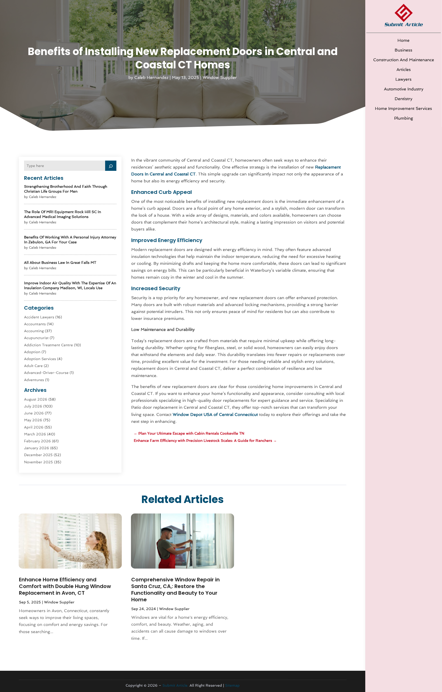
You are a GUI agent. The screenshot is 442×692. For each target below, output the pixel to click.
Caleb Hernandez (151, 77)
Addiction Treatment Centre (48, 345)
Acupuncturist (36, 338)
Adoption (32, 352)
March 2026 (35, 434)
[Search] (110, 166)
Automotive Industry (403, 89)
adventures (34, 380)
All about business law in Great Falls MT (60, 262)
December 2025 (38, 455)
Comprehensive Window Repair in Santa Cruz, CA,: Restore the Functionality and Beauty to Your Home (175, 589)
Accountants (35, 324)
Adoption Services (40, 359)
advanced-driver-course (46, 373)
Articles (403, 69)
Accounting (34, 331)
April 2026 (33, 427)
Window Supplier (220, 77)
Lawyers (403, 79)
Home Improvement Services (403, 108)
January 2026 (36, 448)
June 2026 (34, 413)
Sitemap (232, 685)
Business (403, 50)
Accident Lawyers (39, 317)
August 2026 (35, 399)
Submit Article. (175, 685)
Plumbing (403, 118)
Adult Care (33, 366)
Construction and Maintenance (403, 59)
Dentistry (403, 98)
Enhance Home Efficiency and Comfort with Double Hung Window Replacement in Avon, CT (65, 586)
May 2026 (33, 420)
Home (403, 40)
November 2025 (38, 462)
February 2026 (37, 441)
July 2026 (33, 406)
